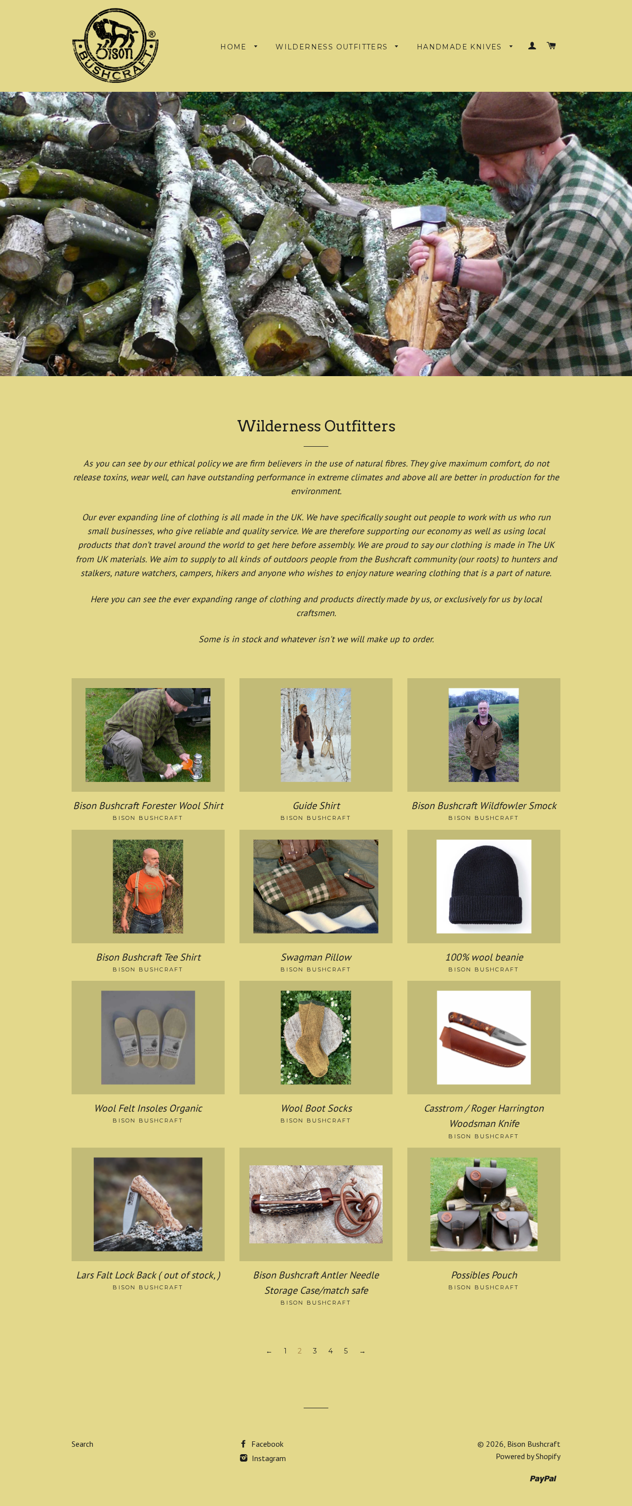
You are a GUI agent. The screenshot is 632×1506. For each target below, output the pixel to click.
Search (82, 1444)
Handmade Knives (461, 46)
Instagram (268, 1458)
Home (234, 46)
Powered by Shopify (528, 1456)
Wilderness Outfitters (333, 46)
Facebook (266, 1444)
